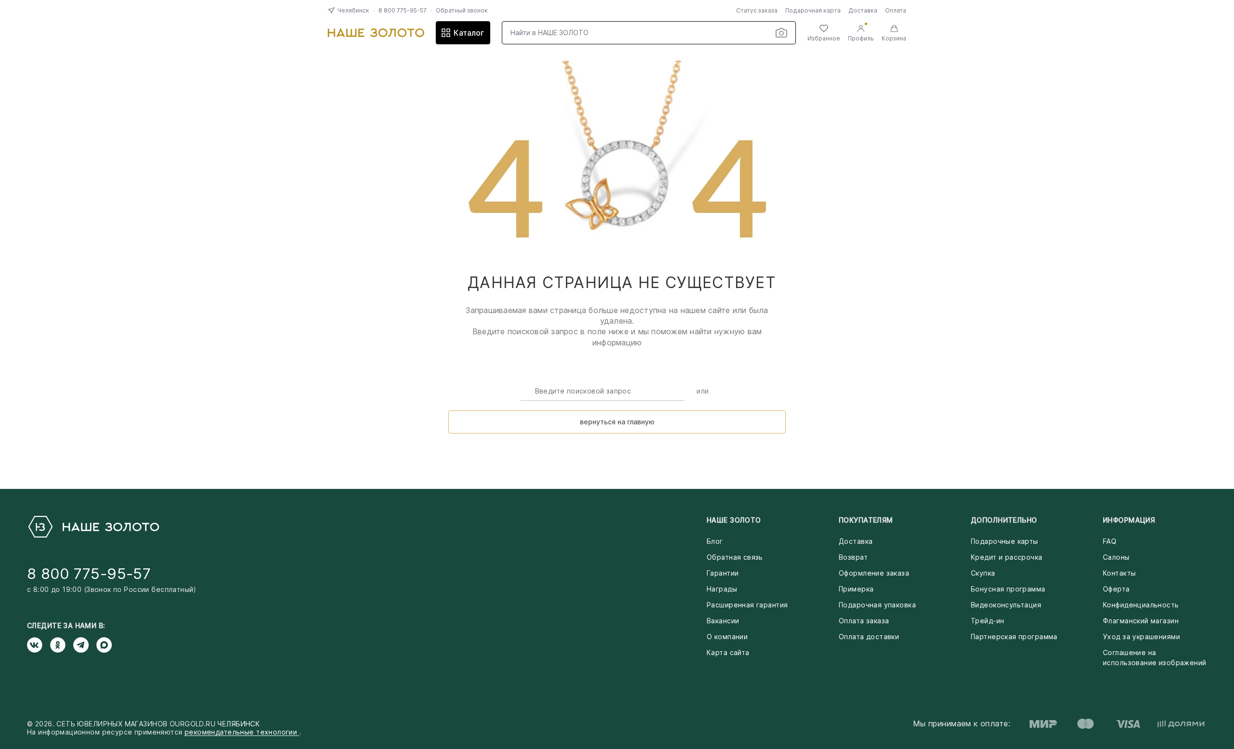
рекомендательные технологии (242, 732)
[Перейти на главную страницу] (376, 33)
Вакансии (723, 621)
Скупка (983, 573)
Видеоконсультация (1006, 605)
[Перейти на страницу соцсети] (38, 645)
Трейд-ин (987, 621)
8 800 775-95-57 (402, 10)
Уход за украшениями (1141, 636)
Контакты (1119, 573)
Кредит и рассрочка (1007, 557)
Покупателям (866, 520)
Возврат (853, 557)
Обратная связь (735, 557)
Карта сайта (728, 652)
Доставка (862, 10)
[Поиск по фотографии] (781, 33)
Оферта (1116, 589)
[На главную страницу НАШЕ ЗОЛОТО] (93, 527)
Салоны (1116, 557)
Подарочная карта (813, 10)
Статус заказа (757, 10)
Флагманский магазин (1141, 621)
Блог (715, 541)
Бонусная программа (1008, 589)
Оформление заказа (874, 573)
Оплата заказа (864, 621)
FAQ (1109, 541)
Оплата (895, 10)
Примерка (856, 589)
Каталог (469, 33)
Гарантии (722, 573)
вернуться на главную (617, 422)
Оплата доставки (869, 636)
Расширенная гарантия (747, 605)
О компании (727, 636)
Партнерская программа (1014, 636)
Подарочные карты (1004, 541)
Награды (722, 589)
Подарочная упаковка (877, 605)
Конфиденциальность (1141, 605)
